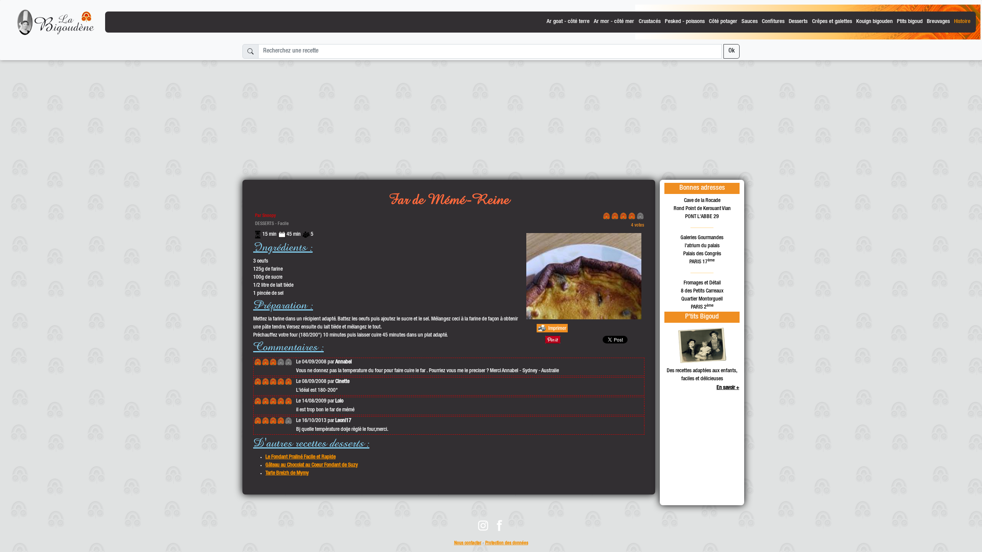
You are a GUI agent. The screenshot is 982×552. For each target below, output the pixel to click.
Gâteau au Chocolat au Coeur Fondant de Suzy (311, 465)
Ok (731, 51)
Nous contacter (467, 543)
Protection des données (506, 543)
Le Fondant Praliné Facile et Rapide (300, 457)
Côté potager (723, 22)
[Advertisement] (491, 117)
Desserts (798, 22)
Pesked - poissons (685, 22)
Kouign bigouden (874, 22)
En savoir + (728, 388)
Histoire (962, 22)
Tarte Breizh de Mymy (287, 473)
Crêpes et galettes (832, 22)
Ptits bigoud (910, 22)
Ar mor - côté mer (614, 22)
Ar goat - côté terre (568, 22)
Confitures (773, 22)
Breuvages (938, 22)
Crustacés (650, 22)
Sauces (749, 22)
